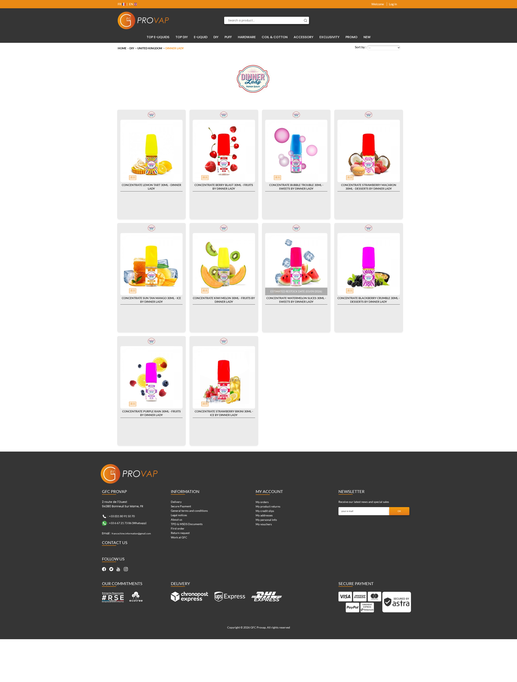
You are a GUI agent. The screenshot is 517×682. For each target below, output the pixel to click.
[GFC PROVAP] (143, 20)
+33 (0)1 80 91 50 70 (122, 516)
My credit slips (265, 511)
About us (176, 519)
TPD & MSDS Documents (187, 524)
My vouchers (264, 524)
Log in (393, 4)
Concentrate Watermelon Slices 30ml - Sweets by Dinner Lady (296, 299)
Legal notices (179, 515)
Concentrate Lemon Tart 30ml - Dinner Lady (151, 186)
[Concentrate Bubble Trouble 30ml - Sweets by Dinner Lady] (296, 151)
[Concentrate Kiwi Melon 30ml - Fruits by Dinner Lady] (224, 264)
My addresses (264, 515)
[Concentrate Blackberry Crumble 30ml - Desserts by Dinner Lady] (368, 264)
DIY (131, 48)
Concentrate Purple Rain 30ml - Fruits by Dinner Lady (151, 413)
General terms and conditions (189, 510)
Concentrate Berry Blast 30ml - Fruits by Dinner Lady (223, 186)
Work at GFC (179, 537)
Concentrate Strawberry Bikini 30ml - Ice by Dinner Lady (224, 413)
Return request (180, 533)
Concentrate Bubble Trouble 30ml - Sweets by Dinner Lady (296, 186)
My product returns (268, 506)
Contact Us (114, 542)
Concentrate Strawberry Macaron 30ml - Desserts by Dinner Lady (368, 186)
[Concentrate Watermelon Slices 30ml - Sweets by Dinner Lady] (296, 264)
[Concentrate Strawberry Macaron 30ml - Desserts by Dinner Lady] (368, 151)
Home (122, 48)
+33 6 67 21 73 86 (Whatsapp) (127, 522)
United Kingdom (149, 48)
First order (177, 528)
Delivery (176, 501)
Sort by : (360, 47)
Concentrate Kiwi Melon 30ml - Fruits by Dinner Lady (224, 299)
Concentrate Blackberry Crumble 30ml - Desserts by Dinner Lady (368, 299)
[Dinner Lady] (151, 114)
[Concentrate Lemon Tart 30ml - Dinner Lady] (151, 151)
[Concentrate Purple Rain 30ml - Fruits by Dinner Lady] (151, 377)
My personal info (266, 519)
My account (269, 491)
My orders (262, 502)
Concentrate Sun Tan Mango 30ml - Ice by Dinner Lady (151, 299)
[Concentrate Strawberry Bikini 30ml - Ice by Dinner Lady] (224, 377)
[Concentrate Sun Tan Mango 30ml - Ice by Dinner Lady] (151, 264)
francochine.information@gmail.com (131, 533)
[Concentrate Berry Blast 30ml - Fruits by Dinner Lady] (224, 151)
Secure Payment (181, 506)
